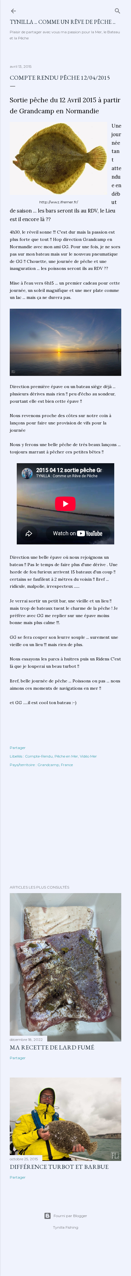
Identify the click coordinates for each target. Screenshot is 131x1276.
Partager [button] (18, 747)
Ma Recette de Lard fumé (52, 1047)
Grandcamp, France (55, 764)
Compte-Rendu (39, 756)
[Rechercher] (117, 10)
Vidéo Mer (88, 756)
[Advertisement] (65, 827)
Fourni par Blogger (70, 1215)
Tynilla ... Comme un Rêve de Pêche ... (62, 21)
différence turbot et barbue (59, 1167)
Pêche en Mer (66, 756)
